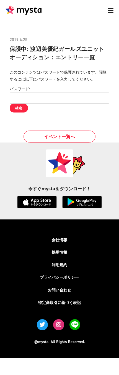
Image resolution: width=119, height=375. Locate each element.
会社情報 (59, 239)
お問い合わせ (59, 289)
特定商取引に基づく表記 (59, 302)
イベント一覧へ (59, 136)
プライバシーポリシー (59, 277)
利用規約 (59, 264)
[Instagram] (58, 324)
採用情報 (59, 252)
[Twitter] (42, 324)
